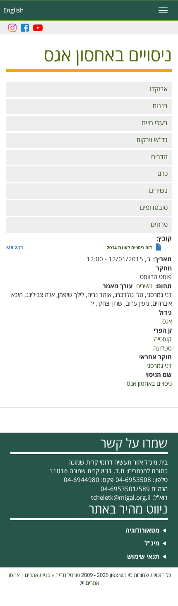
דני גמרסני (159, 366)
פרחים (159, 225)
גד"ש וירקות (152, 140)
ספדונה (162, 348)
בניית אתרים (38, 575)
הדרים (159, 157)
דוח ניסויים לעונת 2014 (129, 248)
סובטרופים (154, 208)
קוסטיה (163, 339)
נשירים (158, 191)
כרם (162, 174)
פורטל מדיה (67, 575)
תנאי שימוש (143, 557)
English (13, 10)
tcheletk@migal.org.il (121, 497)
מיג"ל (151, 544)
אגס (167, 321)
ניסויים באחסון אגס (149, 383)
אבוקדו (159, 89)
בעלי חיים (155, 123)
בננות (160, 106)
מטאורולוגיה (142, 531)
